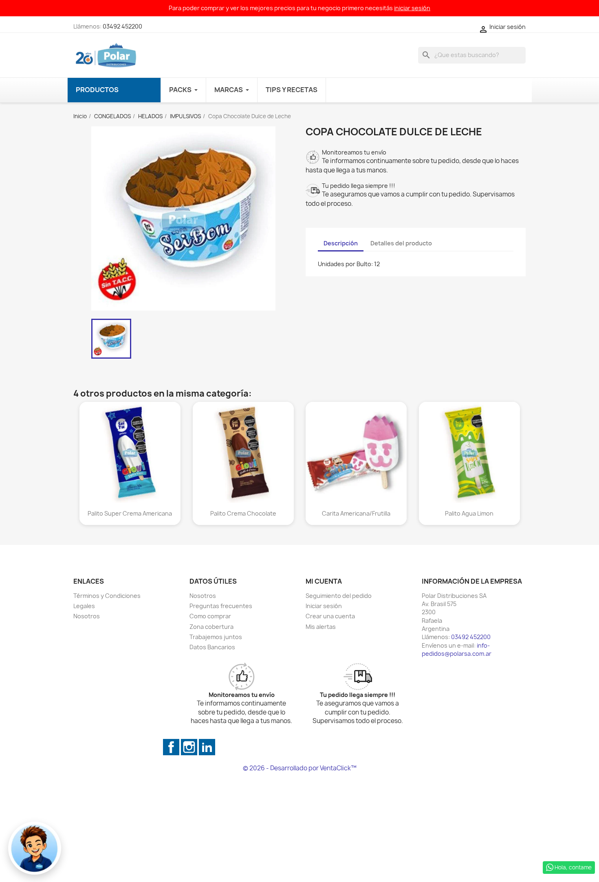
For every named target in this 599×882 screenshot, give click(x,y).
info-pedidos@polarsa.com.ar (456, 649)
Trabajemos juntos (215, 637)
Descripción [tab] (341, 243)
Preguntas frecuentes (220, 606)
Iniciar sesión (324, 606)
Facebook (171, 747)
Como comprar (210, 616)
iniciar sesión (412, 8)
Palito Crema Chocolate (243, 513)
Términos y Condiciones (107, 596)
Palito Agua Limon (469, 513)
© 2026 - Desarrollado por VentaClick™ (300, 768)
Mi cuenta (324, 581)
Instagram (189, 747)
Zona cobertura (211, 627)
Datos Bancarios (212, 647)
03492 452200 (122, 26)
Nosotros (86, 616)
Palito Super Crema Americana (130, 513)
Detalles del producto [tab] (401, 243)
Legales (84, 606)
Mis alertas (321, 627)
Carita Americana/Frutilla (356, 513)
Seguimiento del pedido (339, 596)
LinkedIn (207, 747)
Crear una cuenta (330, 616)
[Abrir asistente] (34, 848)
